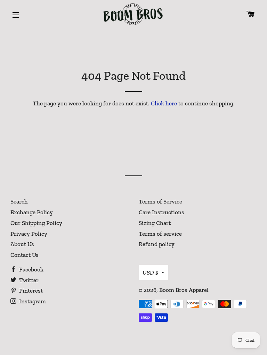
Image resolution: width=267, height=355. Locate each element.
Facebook (30, 269)
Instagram (32, 301)
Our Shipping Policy (36, 222)
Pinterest (30, 290)
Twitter (28, 280)
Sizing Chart (155, 222)
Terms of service (160, 233)
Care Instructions (161, 212)
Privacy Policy (28, 233)
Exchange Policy (31, 212)
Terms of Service (160, 201)
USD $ (150, 272)
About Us (22, 244)
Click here (164, 103)
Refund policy (157, 244)
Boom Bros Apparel (184, 289)
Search (19, 201)
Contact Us (24, 254)
